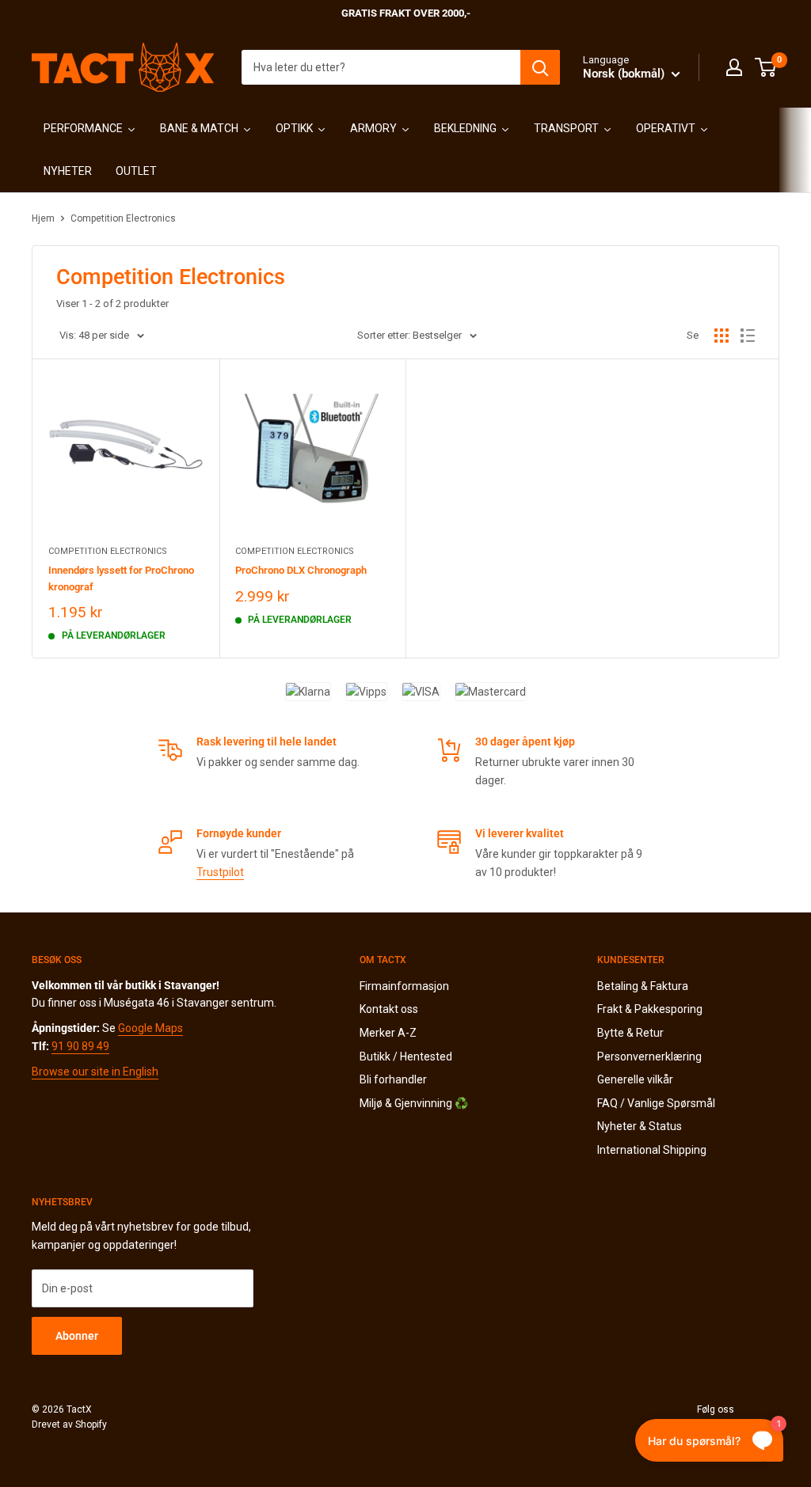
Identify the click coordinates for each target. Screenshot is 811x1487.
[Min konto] (734, 67)
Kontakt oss (389, 1009)
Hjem (43, 218)
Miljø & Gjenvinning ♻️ (414, 1103)
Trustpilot (220, 872)
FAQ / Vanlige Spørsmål (656, 1103)
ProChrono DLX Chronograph (301, 570)
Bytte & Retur (630, 1032)
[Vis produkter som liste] (748, 335)
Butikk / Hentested (406, 1056)
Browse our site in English (95, 1071)
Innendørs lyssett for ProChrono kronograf (121, 578)
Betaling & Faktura (642, 986)
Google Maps (150, 1028)
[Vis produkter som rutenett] (721, 335)
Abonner (76, 1336)
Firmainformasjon (404, 986)
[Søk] (540, 67)
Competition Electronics (123, 218)
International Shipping (651, 1150)
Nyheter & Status (639, 1126)
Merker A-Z (388, 1032)
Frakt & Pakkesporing (649, 1009)
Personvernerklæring (649, 1056)
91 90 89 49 (80, 1046)
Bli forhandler (393, 1079)
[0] (766, 67)
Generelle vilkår (635, 1079)
